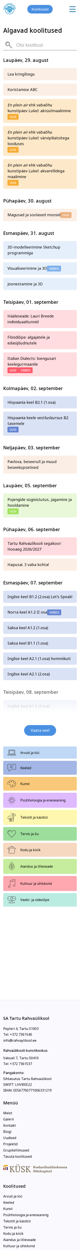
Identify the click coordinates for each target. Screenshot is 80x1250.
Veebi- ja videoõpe (34, 899)
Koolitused (40, 9)
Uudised (9, 1137)
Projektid (10, 1144)
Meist (7, 1113)
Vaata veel (40, 730)
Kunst (25, 783)
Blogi (7, 1131)
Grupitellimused (16, 1150)
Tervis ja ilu (29, 833)
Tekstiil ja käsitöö (34, 817)
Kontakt (9, 1125)
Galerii (8, 1119)
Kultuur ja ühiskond (36, 883)
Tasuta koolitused (17, 1156)
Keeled (25, 767)
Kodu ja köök (30, 849)
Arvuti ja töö (29, 752)
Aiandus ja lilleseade (36, 866)
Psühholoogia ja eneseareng (42, 800)
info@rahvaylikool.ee (19, 1040)
